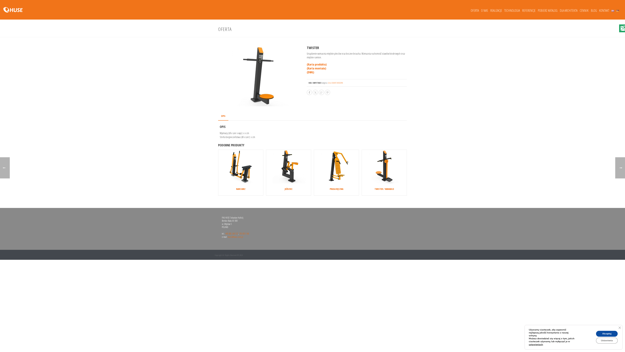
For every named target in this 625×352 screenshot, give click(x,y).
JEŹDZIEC (288, 189)
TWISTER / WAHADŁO (384, 189)
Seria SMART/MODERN (335, 82)
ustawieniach (536, 344)
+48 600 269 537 (231, 233)
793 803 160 (244, 233)
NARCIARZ (240, 189)
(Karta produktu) (317, 64)
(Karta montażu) (316, 68)
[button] (292, 52)
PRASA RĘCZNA (336, 189)
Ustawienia (607, 340)
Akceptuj (606, 333)
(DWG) (310, 72)
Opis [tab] (223, 115)
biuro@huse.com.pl (235, 236)
